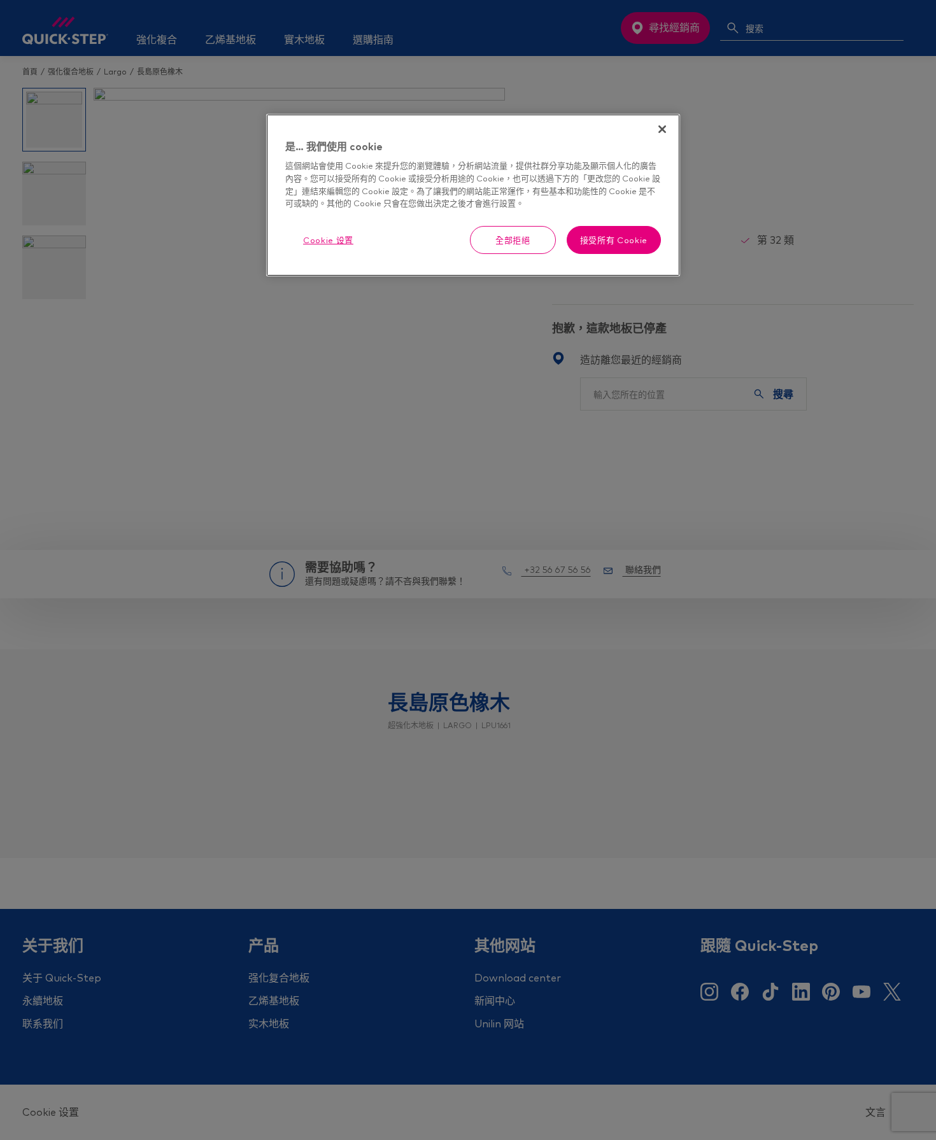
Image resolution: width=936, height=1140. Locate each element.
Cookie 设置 (328, 240)
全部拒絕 (512, 240)
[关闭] (662, 129)
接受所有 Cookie (614, 240)
